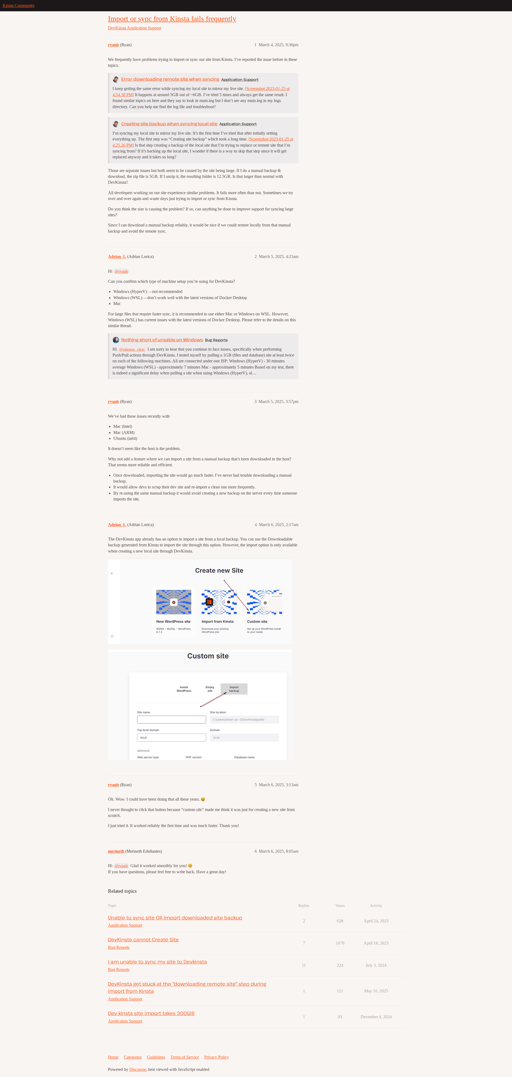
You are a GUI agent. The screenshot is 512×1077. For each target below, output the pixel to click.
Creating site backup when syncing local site (169, 124)
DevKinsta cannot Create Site (143, 939)
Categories (133, 1057)
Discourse (137, 1069)
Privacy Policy (216, 1057)
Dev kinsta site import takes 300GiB (151, 1013)
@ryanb (121, 271)
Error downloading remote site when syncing (170, 79)
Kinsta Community (19, 5)
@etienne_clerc (132, 349)
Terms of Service (184, 1057)
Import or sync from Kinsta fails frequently (172, 18)
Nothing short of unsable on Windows (162, 340)
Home (113, 1057)
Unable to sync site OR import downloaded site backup (175, 917)
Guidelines (156, 1057)
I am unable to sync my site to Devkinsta (157, 961)
